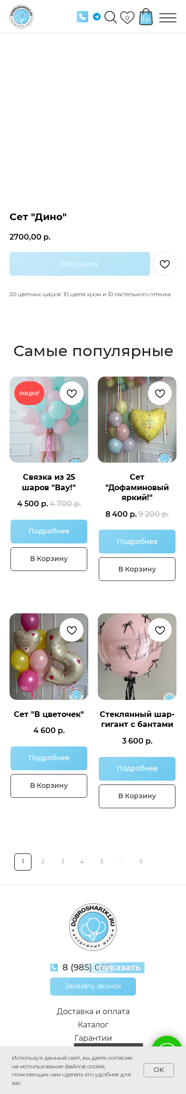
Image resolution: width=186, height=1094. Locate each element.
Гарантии (93, 1038)
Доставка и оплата (93, 1011)
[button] (93, 987)
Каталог (93, 1024)
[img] (82, 16)
